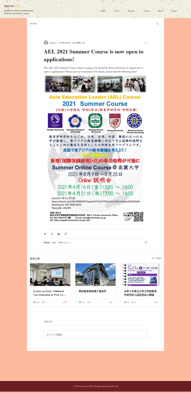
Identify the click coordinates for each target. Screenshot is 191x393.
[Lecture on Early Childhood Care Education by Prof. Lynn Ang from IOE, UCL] (50, 274)
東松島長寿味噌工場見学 (92, 291)
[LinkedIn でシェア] (58, 234)
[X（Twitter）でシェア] (52, 234)
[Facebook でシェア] (45, 234)
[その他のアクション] (145, 42)
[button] (157, 23)
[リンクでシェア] (65, 234)
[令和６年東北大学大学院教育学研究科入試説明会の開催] (141, 274)
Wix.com (114, 386)
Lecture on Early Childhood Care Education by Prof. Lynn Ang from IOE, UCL (49, 293)
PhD (17, 6)
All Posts (33, 23)
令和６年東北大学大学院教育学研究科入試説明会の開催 (140, 293)
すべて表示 (156, 258)
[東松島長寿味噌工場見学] (95, 274)
